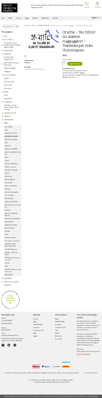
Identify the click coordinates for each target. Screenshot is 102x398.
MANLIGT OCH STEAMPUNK (12, 219)
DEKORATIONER (8, 51)
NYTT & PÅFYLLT (8, 40)
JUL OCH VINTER (9, 195)
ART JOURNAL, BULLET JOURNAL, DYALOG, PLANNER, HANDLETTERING (12, 45)
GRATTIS (7, 173)
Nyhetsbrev (45, 18)
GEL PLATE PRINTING (9, 75)
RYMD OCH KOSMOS (10, 238)
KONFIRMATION (9, 198)
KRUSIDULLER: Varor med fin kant (13, 206)
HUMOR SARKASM (10, 180)
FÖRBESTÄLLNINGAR (10, 68)
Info (93, 396)
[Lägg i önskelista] (25, 56)
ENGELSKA (8, 146)
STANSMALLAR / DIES (10, 113)
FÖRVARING (7, 72)
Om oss (18, 18)
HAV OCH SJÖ (8, 176)
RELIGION (7, 231)
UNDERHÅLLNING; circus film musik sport (13, 270)
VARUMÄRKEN (8, 278)
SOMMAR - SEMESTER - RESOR (11, 253)
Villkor (10, 18)
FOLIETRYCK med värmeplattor (9, 58)
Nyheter (35, 18)
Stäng (96, 396)
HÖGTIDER (7, 189)
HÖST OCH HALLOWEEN (11, 192)
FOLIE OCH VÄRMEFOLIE (11, 164)
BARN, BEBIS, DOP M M (11, 133)
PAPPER (6, 92)
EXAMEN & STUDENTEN (11, 149)
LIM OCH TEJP (8, 85)
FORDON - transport (10, 167)
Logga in (35, 336)
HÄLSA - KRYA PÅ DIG (11, 186)
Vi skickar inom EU (38, 330)
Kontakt (55, 18)
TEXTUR (7, 263)
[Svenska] (93, 18)
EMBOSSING (7, 54)
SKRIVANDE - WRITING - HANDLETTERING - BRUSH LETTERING (11, 107)
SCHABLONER (8, 102)
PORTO (6, 95)
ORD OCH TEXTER (9, 228)
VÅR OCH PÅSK (9, 275)
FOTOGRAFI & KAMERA (11, 170)
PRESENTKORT (8, 99)
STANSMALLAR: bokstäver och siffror (12, 259)
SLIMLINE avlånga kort (11, 249)
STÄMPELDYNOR (8, 120)
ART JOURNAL (9, 127)
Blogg (27, 18)
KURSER (6, 78)
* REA (5, 36)
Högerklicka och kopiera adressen (34, 69)
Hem (2, 18)
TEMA (5, 123)
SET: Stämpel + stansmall (12, 241)
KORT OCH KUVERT (9, 82)
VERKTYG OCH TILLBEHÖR (11, 282)
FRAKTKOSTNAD (37, 324)
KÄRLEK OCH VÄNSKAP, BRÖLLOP (11, 214)
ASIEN (6, 130)
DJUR (6, 143)
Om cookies (58, 339)
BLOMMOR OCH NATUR (11, 136)
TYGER (6, 266)
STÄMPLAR (7, 116)
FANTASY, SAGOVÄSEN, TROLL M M (13, 153)
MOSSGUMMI (7, 88)
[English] (95, 18)
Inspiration (36, 327)
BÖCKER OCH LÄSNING (11, 139)
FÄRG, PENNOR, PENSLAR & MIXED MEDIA (11, 64)
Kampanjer (7, 285)
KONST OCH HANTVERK (11, 202)
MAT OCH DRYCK (9, 222)
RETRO (6, 234)
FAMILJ (7, 157)
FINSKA (7, 161)
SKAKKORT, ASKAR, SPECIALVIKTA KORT (10, 245)
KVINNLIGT (8, 210)
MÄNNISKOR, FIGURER (11, 225)
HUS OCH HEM (8, 183)
